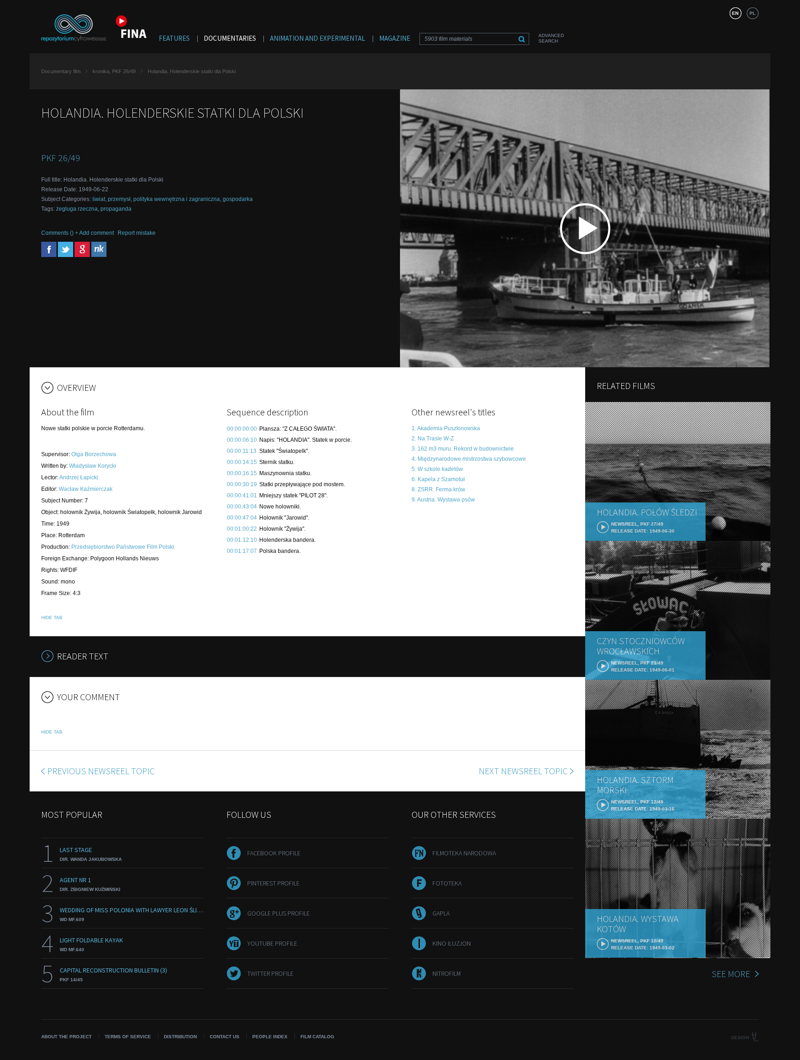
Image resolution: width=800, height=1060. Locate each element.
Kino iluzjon (451, 943)
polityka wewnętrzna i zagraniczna (176, 199)
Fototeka (447, 883)
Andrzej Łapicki (78, 477)
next (523, 771)
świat (98, 199)
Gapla (441, 913)
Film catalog (317, 1036)
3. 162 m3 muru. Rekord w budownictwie (463, 448)
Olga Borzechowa (93, 454)
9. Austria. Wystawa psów (443, 499)
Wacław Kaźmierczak (85, 489)
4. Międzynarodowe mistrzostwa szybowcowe (469, 459)
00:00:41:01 (242, 495)
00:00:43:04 (242, 506)
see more (731, 973)
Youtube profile (272, 943)
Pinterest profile (273, 883)
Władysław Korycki (92, 466)
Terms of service (128, 1036)
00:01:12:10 (242, 540)
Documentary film (61, 71)
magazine (394, 38)
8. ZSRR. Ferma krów (438, 489)
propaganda (115, 209)
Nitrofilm (446, 973)
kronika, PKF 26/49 (114, 71)
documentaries (230, 38)
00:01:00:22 (242, 529)
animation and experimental (317, 38)
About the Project (66, 1036)
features (174, 38)
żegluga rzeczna (77, 209)
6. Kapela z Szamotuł (438, 479)
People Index (270, 1036)
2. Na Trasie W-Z (433, 438)
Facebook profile (273, 853)
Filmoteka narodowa (464, 853)
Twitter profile (270, 973)
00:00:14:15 (242, 462)
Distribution (180, 1036)
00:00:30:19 (242, 484)
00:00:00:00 (242, 429)
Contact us (224, 1036)
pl (753, 13)
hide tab (51, 617)
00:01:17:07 (242, 551)
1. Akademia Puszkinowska (446, 428)
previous (101, 771)
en (735, 13)
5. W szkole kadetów (437, 469)
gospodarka (238, 199)
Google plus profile (278, 913)
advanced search (551, 38)
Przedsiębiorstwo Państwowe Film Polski (122, 547)
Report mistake (137, 233)
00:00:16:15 (242, 473)
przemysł (119, 199)
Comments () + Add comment (77, 233)
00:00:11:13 (241, 451)
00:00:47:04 (242, 517)
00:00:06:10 (242, 440)
